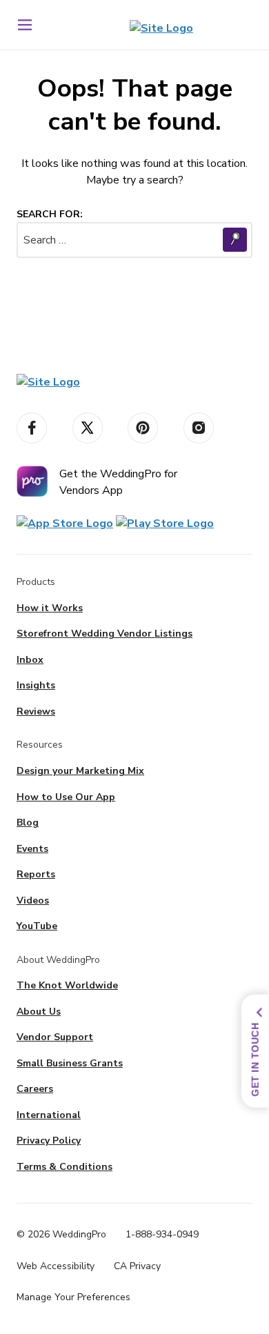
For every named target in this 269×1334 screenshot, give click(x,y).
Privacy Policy (49, 1140)
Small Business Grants (70, 1063)
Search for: (50, 214)
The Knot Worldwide (67, 985)
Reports (36, 874)
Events (32, 848)
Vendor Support (55, 1037)
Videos (33, 900)
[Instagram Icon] (198, 428)
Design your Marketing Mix (80, 770)
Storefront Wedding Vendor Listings (104, 633)
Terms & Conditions (64, 1166)
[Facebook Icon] (32, 428)
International (49, 1115)
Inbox (30, 659)
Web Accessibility (55, 1266)
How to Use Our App (66, 797)
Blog (28, 822)
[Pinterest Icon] (143, 428)
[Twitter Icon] (87, 428)
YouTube (37, 926)
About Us (39, 1011)
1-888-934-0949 (162, 1234)
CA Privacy (137, 1266)
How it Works (50, 608)
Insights (36, 685)
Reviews (36, 711)
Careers (35, 1088)
